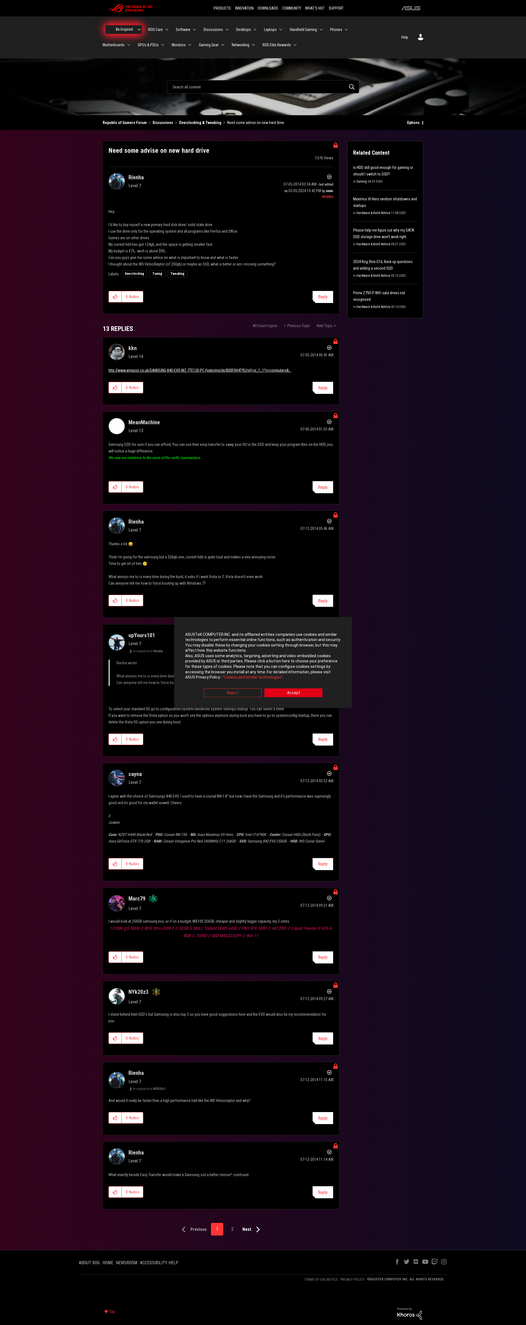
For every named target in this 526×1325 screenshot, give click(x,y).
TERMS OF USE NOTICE (321, 1279)
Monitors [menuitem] (179, 45)
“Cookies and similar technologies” (252, 677)
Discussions (163, 122)
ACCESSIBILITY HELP (159, 1262)
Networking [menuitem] (240, 45)
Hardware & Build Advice (373, 213)
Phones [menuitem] (336, 29)
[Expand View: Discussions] (227, 29)
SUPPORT (336, 8)
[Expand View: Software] (194, 29)
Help (404, 37)
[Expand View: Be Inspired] (139, 29)
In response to (148, 651)
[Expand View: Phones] (346, 29)
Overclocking (134, 274)
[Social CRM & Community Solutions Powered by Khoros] (409, 1313)
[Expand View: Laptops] (281, 29)
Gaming (361, 181)
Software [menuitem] (183, 29)
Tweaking (177, 274)
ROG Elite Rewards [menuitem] (276, 45)
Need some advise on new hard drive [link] (255, 122)
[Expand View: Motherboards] (129, 45)
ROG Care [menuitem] (155, 29)
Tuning (157, 274)
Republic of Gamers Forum (125, 122)
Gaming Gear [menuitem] (209, 45)
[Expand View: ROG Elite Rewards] (295, 45)
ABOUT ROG (89, 1262)
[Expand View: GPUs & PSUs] (162, 45)
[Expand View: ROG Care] (167, 29)
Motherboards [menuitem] (114, 45)
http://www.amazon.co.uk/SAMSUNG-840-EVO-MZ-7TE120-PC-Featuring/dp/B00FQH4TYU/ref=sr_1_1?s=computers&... (199, 370)
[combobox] (263, 86)
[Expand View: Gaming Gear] (222, 45)
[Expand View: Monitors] (190, 45)
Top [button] (112, 1311)
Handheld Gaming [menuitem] (303, 29)
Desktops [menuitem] (243, 29)
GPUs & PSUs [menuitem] (148, 45)
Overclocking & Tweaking (200, 122)
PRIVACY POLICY (352, 1279)
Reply (323, 296)
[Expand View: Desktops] (255, 29)
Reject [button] (232, 693)
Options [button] (413, 122)
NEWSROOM (126, 1262)
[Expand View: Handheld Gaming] (321, 29)
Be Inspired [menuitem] (124, 29)
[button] (115, 296)
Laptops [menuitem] (270, 29)
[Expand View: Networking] (253, 45)
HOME (107, 1262)
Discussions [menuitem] (213, 29)
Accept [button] (293, 693)
